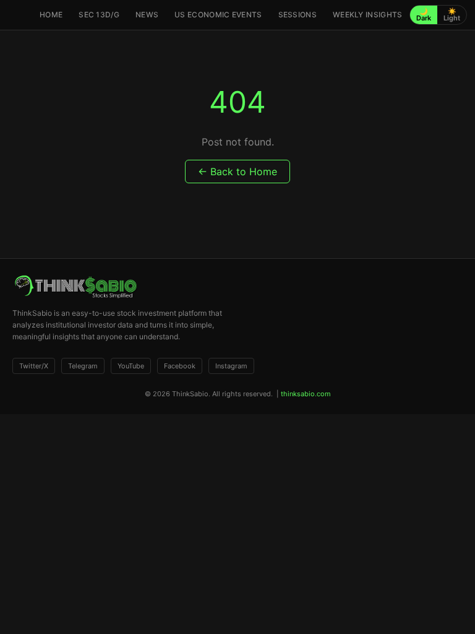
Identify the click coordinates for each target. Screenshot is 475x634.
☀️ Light (451, 14)
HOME (51, 14)
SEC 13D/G (99, 14)
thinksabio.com (306, 393)
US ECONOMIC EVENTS (218, 14)
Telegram (83, 366)
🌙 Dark (423, 14)
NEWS (146, 14)
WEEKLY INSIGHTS (368, 14)
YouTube (131, 366)
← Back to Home (237, 171)
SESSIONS (297, 14)
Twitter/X (33, 366)
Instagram (231, 366)
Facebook (179, 366)
